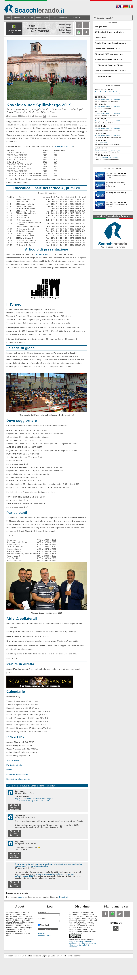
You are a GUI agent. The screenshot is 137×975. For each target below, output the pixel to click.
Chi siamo (28, 18)
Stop (72, 37)
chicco (104, 148)
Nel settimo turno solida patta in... (108, 144)
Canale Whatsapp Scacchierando (110, 43)
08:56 (97, 141)
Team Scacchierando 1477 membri (111, 71)
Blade (103, 97)
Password (42, 919)
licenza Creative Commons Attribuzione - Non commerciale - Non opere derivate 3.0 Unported (83, 944)
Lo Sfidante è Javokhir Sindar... (110, 65)
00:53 (97, 148)
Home (7, 18)
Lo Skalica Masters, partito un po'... (109, 137)
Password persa (45, 935)
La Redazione (12, 116)
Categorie (17, 18)
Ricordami (44, 925)
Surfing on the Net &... (117, 183)
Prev (6, 29)
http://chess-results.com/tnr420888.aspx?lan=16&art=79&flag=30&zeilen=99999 (34, 800)
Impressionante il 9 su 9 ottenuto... (108, 130)
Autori (38, 18)
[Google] (86, 28)
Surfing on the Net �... (117, 173)
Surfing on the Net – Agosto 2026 (107, 99)
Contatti (77, 18)
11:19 (97, 104)
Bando (9, 770)
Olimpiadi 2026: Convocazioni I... (111, 54)
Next (71, 29)
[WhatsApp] (112, 916)
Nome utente (43, 912)
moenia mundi (107, 90)
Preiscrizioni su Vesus (17, 774)
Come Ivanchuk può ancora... (106, 101)
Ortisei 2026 (100, 38)
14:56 (97, 90)
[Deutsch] (126, 6)
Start (70, 37)
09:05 (97, 133)
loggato (21, 897)
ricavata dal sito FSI (64, 146)
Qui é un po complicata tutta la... (107, 159)
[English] (118, 6)
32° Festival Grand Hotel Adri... (110, 32)
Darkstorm (105, 155)
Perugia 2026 (101, 27)
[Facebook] (78, 28)
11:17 (97, 112)
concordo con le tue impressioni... (108, 94)
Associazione (65, 18)
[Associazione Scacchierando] (113, 233)
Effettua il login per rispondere (14, 807)
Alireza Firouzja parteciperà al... (107, 115)
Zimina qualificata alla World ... (110, 60)
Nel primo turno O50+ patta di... (107, 152)
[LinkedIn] (78, 35)
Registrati (63, 897)
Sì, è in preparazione (103, 108)
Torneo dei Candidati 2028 (107, 49)
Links (53, 18)
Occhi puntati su (51, 116)
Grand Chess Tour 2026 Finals (106, 92)
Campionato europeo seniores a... (107, 150)
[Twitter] (86, 35)
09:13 (97, 126)
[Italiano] (130, 6)
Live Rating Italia (103, 76)
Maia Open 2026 (101, 142)
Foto (46, 18)
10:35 (97, 119)
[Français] (122, 6)
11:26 (97, 97)
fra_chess (105, 119)
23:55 (97, 155)
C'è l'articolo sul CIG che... (105, 123)
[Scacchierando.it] (34, 8)
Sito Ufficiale (12, 760)
